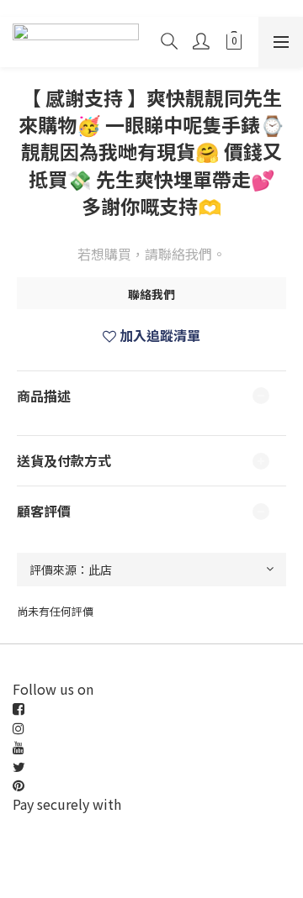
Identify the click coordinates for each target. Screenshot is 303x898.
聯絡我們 (151, 294)
